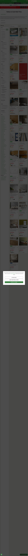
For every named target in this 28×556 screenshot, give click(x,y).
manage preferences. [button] (13, 273)
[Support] (1, 554)
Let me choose (14, 277)
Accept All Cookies (14, 282)
